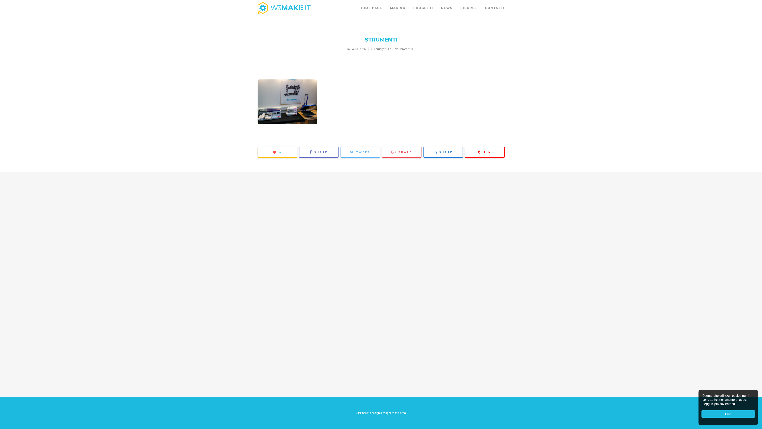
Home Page (371, 8)
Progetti (423, 8)
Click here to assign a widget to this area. (381, 413)
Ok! (728, 414)
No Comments (404, 49)
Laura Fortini (358, 49)
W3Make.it (266, 47)
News (446, 8)
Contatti (495, 8)
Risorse (468, 8)
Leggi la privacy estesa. (718, 404)
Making (397, 8)
